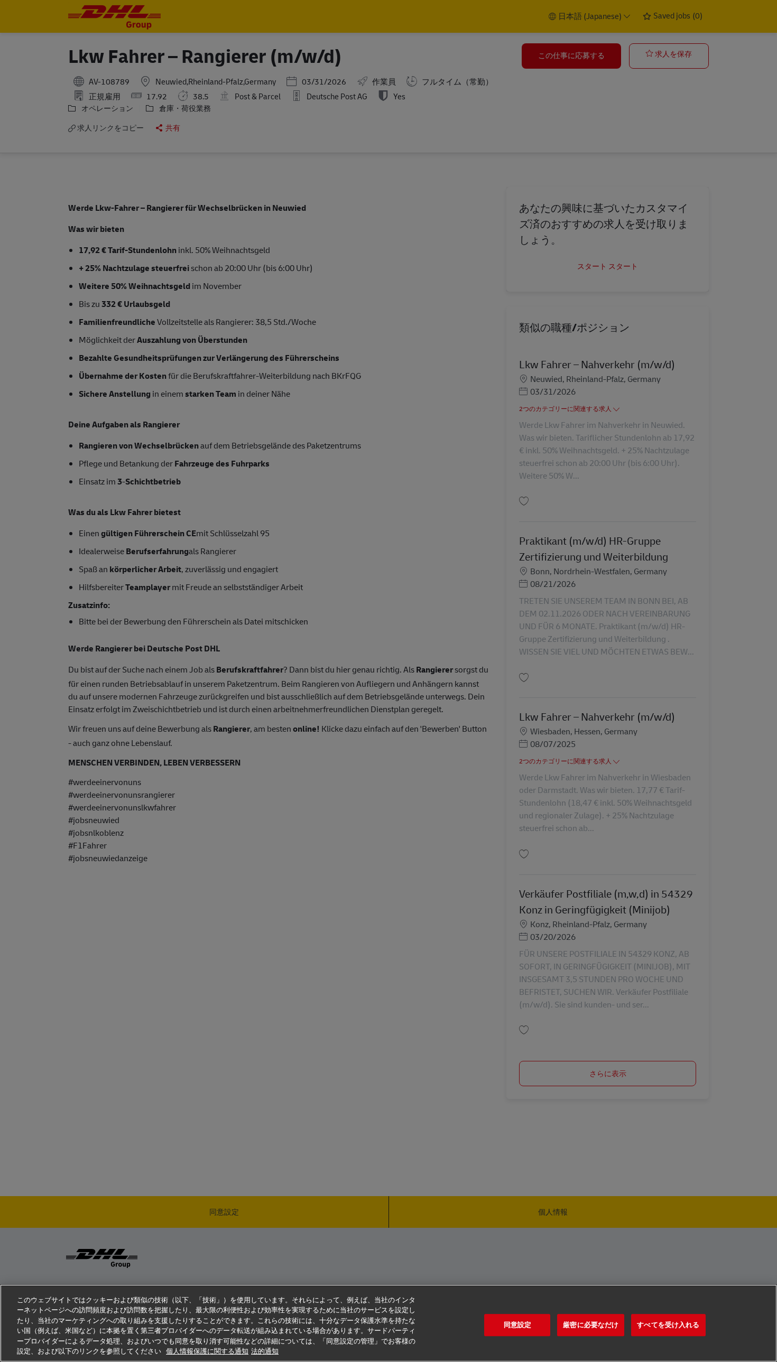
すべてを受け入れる (668, 1325)
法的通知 (265, 1351)
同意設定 (518, 1325)
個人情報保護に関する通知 (207, 1351)
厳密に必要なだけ (590, 1325)
